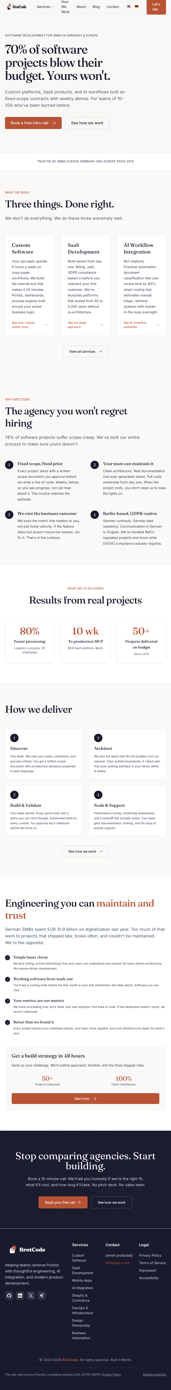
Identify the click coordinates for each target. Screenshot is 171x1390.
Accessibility (149, 1278)
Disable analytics (154, 1374)
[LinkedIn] (20, 1295)
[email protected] (119, 1255)
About (81, 7)
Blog (96, 7)
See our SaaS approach (77, 325)
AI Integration (82, 1288)
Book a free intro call (29, 123)
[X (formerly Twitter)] (31, 1295)
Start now (81, 1098)
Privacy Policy (150, 1255)
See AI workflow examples (135, 325)
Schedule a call (117, 1263)
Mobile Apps (82, 1280)
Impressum (147, 1270)
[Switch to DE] (136, 7)
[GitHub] (9, 1295)
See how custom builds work (23, 325)
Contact (113, 7)
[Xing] (42, 1295)
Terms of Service (152, 1263)
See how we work (87, 123)
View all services (82, 351)
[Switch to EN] (129, 7)
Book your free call (60, 1202)
